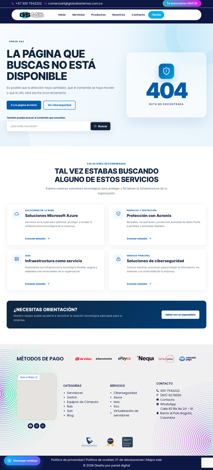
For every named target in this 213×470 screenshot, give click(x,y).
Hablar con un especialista (180, 314)
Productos (98, 15)
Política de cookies (100, 460)
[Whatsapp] (42, 426)
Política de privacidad (67, 460)
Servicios (78, 15)
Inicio (62, 15)
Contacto (138, 15)
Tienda (156, 15)
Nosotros (118, 15)
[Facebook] (30, 426)
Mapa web (154, 460)
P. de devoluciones (130, 460)
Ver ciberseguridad (59, 105)
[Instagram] (36, 426)
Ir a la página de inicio (24, 105)
